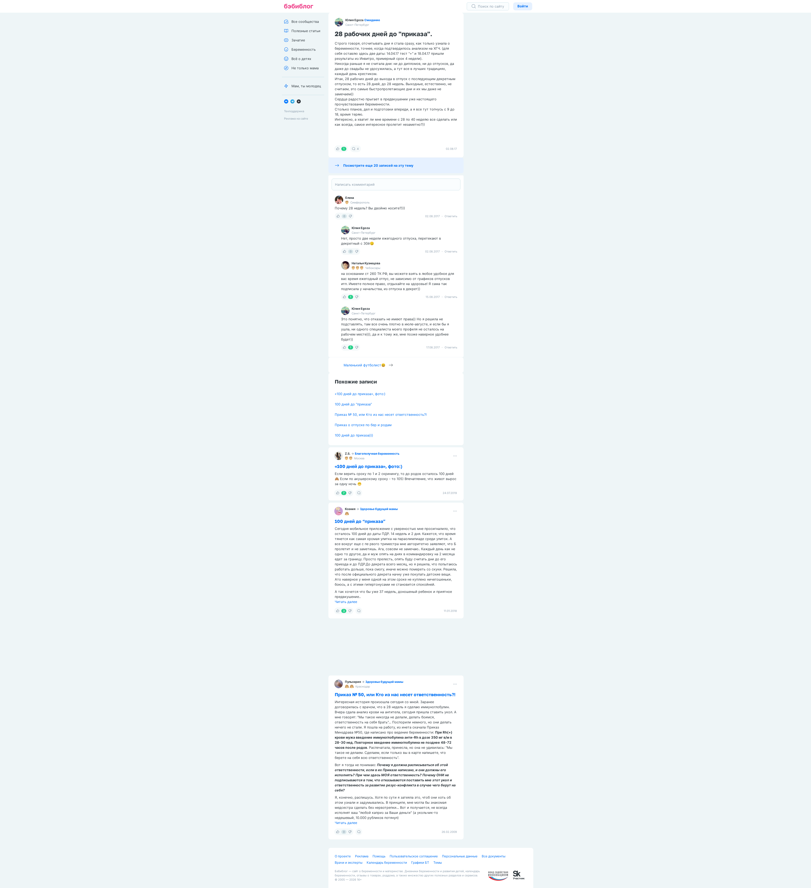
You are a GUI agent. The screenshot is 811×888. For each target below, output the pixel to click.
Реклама (361, 856)
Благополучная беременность (377, 453)
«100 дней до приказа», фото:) (360, 394)
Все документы (493, 856)
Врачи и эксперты (348, 863)
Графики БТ (420, 863)
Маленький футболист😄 (364, 365)
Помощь (379, 856)
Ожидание (372, 20)
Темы (437, 863)
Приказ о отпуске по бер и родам (363, 425)
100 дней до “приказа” (353, 404)
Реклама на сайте (296, 118)
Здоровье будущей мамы (379, 509)
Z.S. (347, 453)
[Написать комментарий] (396, 184)
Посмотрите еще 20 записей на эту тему (378, 165)
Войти (522, 6)
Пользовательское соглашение (414, 856)
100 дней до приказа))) (354, 435)
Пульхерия (353, 681)
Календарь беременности (387, 863)
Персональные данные (460, 856)
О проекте (343, 856)
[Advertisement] (501, 78)
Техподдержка (294, 111)
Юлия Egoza (354, 20)
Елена (349, 197)
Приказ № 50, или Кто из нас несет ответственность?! (381, 414)
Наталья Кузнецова (366, 263)
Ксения (350, 509)
